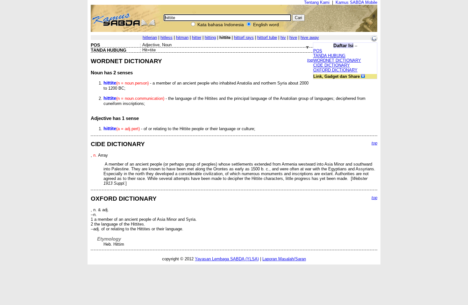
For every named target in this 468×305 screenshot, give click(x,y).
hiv (283, 37)
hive (293, 37)
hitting (210, 37)
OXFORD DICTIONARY (335, 70)
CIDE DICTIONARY (331, 65)
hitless (166, 37)
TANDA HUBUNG (329, 55)
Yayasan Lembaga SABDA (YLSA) (227, 259)
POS (317, 50)
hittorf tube (267, 37)
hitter (196, 37)
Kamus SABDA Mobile (356, 2)
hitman (182, 37)
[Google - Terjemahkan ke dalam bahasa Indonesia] (374, 40)
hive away (310, 37)
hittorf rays (244, 37)
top (310, 60)
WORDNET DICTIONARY (337, 60)
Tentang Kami (317, 2)
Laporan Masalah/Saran (284, 259)
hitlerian (150, 37)
